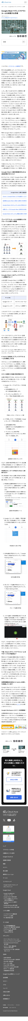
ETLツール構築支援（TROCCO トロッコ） (8, 931)
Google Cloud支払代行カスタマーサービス (9, 894)
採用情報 (5, 999)
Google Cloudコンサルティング (11, 885)
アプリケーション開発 (8, 916)
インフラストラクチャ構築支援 (10, 914)
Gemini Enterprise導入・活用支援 (12, 959)
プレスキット (18, 1004)
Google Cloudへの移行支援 (10, 897)
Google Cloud (7, 890)
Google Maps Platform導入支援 (11, 907)
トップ (4, 846)
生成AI (4, 954)
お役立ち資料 (6, 992)
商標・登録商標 (5, 1007)
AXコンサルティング (8, 886)
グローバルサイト (12, 1007)
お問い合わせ (6, 995)
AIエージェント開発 (8, 963)
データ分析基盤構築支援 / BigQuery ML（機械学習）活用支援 (12, 926)
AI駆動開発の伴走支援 (9, 970)
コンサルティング (7, 881)
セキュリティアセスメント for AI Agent (12, 941)
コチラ (18, 704)
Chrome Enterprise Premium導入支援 (11, 943)
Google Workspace (13, 17)
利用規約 (4, 1004)
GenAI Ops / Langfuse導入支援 (11, 967)
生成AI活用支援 (7, 957)
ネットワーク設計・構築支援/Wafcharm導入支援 (10, 946)
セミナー (5, 981)
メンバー (5, 867)
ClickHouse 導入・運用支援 (10, 929)
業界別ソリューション (8, 874)
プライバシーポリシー (10, 1004)
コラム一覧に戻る (14, 749)
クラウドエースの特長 (8, 849)
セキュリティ (6, 936)
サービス (5, 878)
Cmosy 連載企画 (5, 17)
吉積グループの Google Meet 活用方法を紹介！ (15, 209)
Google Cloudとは (8, 857)
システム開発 (6, 910)
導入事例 (5, 871)
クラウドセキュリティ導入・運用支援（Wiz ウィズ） (11, 950)
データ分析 (6, 922)
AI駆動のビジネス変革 (8, 853)
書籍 (4, 864)
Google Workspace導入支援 (10, 905)
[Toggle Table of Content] (23, 42)
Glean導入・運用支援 (8, 961)
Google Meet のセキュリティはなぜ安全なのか (15, 205)
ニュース (5, 988)
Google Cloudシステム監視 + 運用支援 (10, 902)
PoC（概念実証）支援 (8, 917)
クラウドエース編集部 (14, 66)
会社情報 (5, 977)
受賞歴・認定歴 (7, 860)
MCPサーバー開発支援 (9, 968)
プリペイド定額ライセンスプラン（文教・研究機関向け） (11, 899)
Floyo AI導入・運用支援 (9, 965)
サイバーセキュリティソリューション (11, 939)
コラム (4, 984)
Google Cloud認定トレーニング (11, 974)
